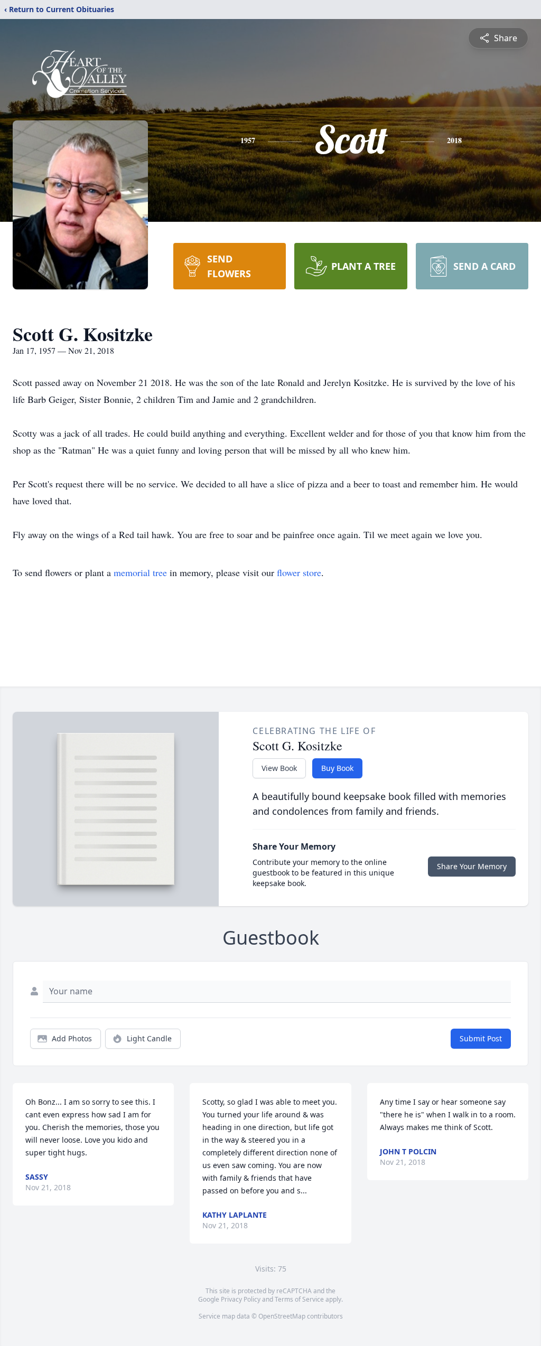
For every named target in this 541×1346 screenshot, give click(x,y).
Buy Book (337, 768)
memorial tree (140, 572)
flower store (299, 572)
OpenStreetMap (281, 1316)
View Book (279, 768)
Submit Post (481, 1038)
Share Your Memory (472, 866)
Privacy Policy (240, 1299)
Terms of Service (299, 1299)
